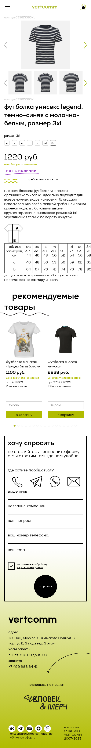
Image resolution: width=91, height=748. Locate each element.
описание (11, 179)
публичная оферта (22, 737)
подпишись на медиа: (46, 684)
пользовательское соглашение (30, 734)
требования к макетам (43, 179)
